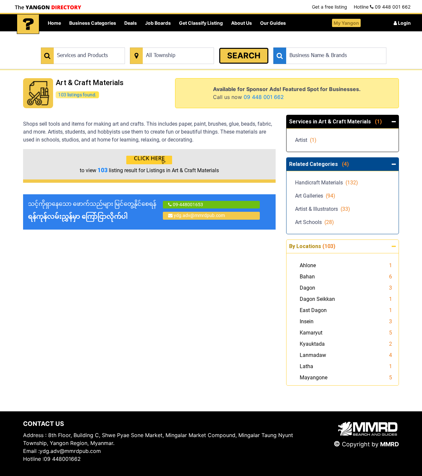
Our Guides (273, 23)
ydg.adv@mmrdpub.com (199, 215)
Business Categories (92, 23)
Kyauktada (312, 344)
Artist (305, 140)
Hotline (382, 7)
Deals (130, 23)
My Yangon (346, 23)
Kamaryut (311, 333)
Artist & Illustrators (322, 209)
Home (54, 23)
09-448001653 (187, 204)
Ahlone (308, 265)
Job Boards (158, 23)
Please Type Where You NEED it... (164, 44)
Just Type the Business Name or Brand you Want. (323, 44)
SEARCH (243, 55)
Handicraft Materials (326, 182)
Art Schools (314, 222)
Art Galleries (315, 196)
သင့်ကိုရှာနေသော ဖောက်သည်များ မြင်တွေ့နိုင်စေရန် (92, 210)
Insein (307, 321)
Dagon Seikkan (317, 299)
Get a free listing (329, 7)
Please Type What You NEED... (71, 44)
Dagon (307, 288)
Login (404, 23)
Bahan (307, 276)
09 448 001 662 (264, 97)
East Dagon (313, 310)
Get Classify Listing (201, 23)
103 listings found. (77, 94)
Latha (306, 366)
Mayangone (313, 377)
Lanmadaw (313, 355)
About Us (241, 23)
